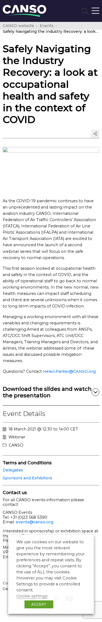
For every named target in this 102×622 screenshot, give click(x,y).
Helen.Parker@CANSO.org (69, 371)
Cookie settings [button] (32, 596)
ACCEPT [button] (39, 604)
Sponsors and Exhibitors (27, 478)
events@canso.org (34, 522)
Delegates (13, 470)
